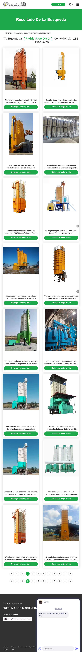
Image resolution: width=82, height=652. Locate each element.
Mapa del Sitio (13, 648)
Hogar (10, 33)
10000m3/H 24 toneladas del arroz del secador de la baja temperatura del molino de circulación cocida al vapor (61, 363)
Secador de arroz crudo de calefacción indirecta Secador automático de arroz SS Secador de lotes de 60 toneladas (61, 102)
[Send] (76, 648)
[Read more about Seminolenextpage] (65, 581)
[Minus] (76, 602)
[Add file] (39, 648)
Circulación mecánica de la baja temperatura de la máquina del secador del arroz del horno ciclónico (61, 494)
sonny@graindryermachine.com (19, 619)
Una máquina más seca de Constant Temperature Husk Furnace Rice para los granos (61, 167)
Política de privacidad (5, 648)
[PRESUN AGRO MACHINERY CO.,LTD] (14, 4)
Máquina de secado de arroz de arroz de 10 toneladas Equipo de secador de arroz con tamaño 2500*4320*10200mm (20, 559)
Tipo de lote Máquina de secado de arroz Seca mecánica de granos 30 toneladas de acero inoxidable (20, 363)
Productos (18, 33)
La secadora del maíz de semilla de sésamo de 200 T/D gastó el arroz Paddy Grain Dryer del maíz (21, 233)
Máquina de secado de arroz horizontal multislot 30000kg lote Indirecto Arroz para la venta (21, 102)
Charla (58, 4)
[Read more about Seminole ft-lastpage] (70, 581)
